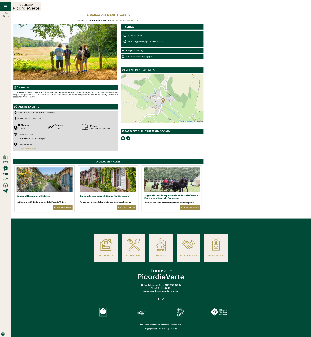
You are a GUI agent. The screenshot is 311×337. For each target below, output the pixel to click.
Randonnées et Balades (99, 21)
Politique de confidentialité (150, 324)
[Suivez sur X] (163, 299)
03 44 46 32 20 (135, 36)
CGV (180, 324)
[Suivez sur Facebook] (158, 299)
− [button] (124, 80)
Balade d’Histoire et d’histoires (33, 196)
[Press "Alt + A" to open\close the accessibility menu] (3, 334)
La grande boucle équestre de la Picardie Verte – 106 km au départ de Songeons (171, 197)
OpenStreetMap (190, 122)
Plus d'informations (63, 207)
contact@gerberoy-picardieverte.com (145, 42)
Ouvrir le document (29, 148)
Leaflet (182, 122)
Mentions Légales (169, 324)
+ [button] (124, 77)
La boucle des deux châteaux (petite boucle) (105, 196)
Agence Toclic (172, 329)
